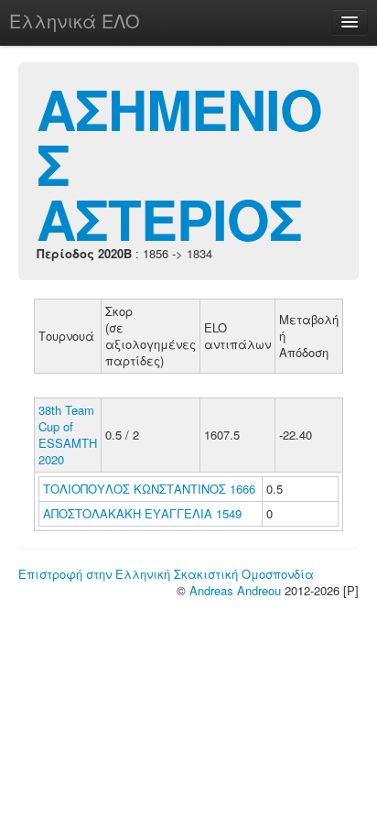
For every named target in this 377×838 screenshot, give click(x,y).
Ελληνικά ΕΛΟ (74, 20)
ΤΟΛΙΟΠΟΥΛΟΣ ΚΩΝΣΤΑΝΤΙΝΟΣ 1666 (149, 488)
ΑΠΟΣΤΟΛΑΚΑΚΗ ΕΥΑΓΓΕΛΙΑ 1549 (142, 513)
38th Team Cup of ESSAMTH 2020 (67, 434)
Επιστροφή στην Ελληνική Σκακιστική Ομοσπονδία (166, 573)
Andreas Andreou (235, 590)
